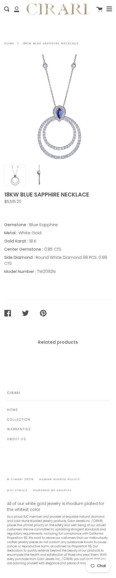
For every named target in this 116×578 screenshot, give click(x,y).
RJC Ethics (17, 490)
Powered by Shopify (52, 490)
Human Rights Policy (59, 479)
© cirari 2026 (20, 479)
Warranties (19, 429)
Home (9, 43)
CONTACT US (20, 212)
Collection (19, 420)
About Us (16, 439)
